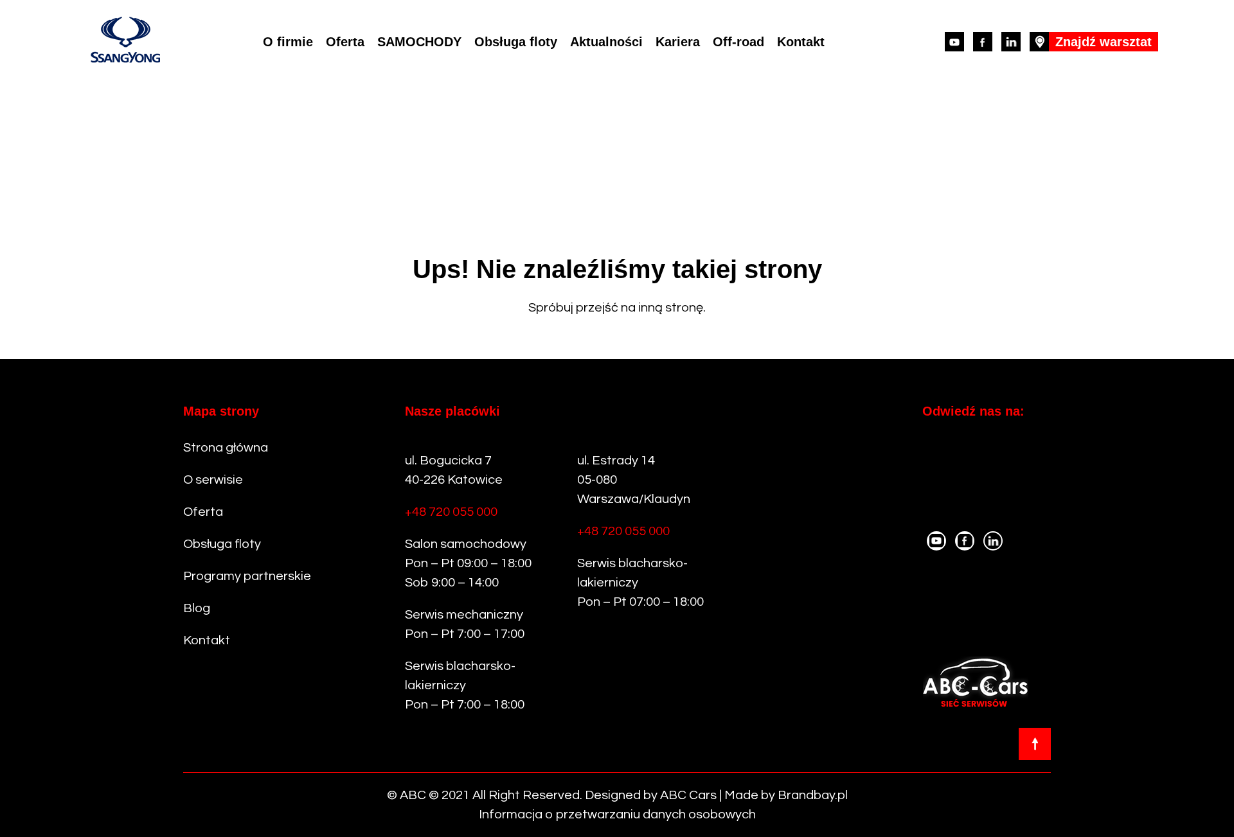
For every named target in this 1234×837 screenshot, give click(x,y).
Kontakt (801, 42)
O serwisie (213, 479)
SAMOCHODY (419, 42)
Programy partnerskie (247, 576)
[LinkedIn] (1011, 41)
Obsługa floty (515, 42)
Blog (196, 608)
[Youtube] (954, 41)
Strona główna (225, 447)
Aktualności (606, 42)
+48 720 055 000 (451, 512)
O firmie (288, 42)
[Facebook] (982, 41)
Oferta (345, 42)
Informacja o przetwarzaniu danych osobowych (617, 814)
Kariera (678, 42)
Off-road (738, 42)
